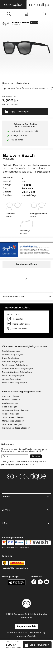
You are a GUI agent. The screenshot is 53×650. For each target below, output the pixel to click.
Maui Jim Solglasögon (13, 375)
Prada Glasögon (10, 403)
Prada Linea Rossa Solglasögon (17, 368)
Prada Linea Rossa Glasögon (16, 428)
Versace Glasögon (10, 414)
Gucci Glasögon (9, 407)
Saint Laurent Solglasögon (15, 365)
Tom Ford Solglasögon (13, 361)
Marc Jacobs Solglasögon (14, 382)
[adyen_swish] (38, 542)
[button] (13, 4)
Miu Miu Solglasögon (12, 354)
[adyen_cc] (4, 542)
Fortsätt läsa (42, 171)
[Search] (9, 13)
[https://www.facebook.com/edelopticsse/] (33, 582)
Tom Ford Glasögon (11, 396)
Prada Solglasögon (11, 351)
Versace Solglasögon (12, 379)
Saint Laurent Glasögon (13, 417)
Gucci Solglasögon (11, 358)
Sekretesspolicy (37, 632)
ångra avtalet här (26, 626)
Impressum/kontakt (26, 636)
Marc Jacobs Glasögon (13, 421)
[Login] (26, 13)
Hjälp (5, 523)
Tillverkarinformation (12, 296)
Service (6, 510)
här (33, 464)
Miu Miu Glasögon (11, 400)
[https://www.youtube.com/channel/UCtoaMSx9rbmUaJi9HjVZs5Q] (46, 582)
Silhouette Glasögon (12, 424)
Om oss (6, 496)
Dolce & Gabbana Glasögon (15, 410)
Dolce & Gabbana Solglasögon (17, 372)
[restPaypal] (19, 542)
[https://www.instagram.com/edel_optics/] (40, 582)
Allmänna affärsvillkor (18, 632)
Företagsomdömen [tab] (26, 264)
